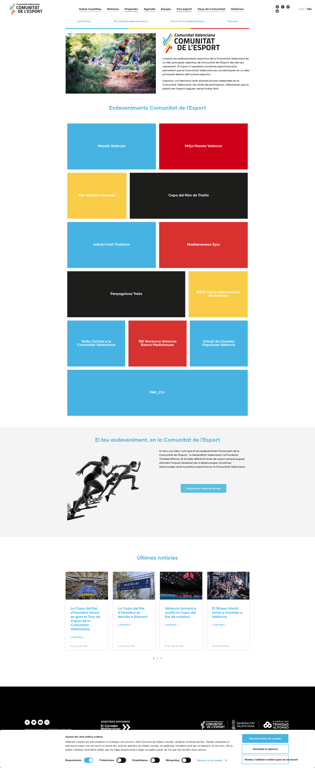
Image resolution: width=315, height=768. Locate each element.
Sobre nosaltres (90, 9)
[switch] (121, 760)
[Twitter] (288, 7)
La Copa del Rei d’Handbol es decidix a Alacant (133, 612)
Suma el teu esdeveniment (187, 21)
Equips (166, 9)
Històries (237, 9)
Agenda (149, 9)
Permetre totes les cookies (265, 738)
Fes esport (184, 9)
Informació (84, 21)
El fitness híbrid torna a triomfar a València (227, 612)
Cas (301, 9)
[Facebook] (277, 7)
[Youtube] (277, 11)
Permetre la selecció (265, 748)
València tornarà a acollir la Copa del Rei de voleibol (180, 612)
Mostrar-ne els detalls (209, 760)
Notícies (113, 9)
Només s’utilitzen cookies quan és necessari (267, 759)
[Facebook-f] (27, 722)
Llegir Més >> (78, 637)
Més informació (112, 153)
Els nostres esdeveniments (131, 21)
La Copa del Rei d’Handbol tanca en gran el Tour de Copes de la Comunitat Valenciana (85, 618)
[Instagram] (282, 7)
